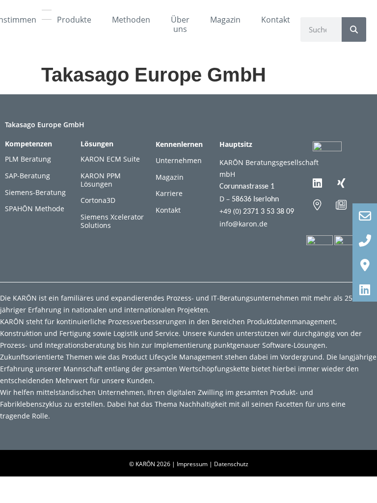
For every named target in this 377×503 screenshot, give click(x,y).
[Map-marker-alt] (317, 205)
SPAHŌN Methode (34, 208)
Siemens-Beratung (35, 192)
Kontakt (275, 19)
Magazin (225, 19)
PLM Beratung (28, 159)
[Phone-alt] (364, 240)
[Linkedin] (317, 183)
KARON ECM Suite (110, 159)
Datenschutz (231, 464)
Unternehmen (179, 160)
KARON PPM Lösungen (101, 180)
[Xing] (341, 183)
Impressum (192, 464)
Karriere (169, 193)
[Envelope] (364, 215)
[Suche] (354, 29)
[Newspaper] (341, 205)
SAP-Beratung (27, 175)
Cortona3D (98, 200)
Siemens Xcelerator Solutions (112, 221)
